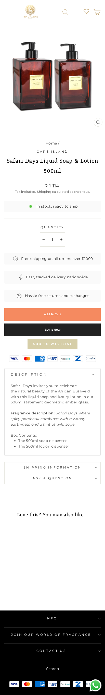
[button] (52, 374)
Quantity (52, 227)
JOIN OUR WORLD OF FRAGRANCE (51, 635)
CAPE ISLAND (52, 151)
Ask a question (52, 478)
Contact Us (51, 651)
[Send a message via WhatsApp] (95, 685)
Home (51, 143)
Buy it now (52, 329)
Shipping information (52, 467)
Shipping (44, 192)
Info (51, 618)
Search (52, 669)
